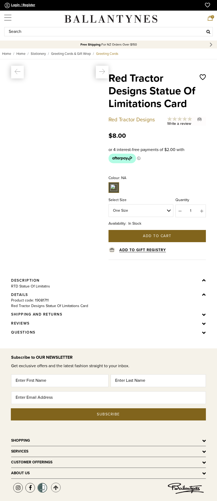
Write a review (179, 123)
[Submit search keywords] (208, 31)
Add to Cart (157, 236)
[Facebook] (30, 488)
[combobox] (108, 31)
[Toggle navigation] (8, 16)
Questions (23, 332)
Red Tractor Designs (131, 120)
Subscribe (108, 414)
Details (19, 294)
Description (25, 280)
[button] (17, 72)
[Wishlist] (203, 96)
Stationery (38, 54)
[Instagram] (18, 488)
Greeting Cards (107, 54)
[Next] (212, 45)
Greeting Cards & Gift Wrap (71, 54)
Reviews (20, 323)
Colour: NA (117, 178)
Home (6, 54)
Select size (117, 200)
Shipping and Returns (36, 314)
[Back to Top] (56, 487)
